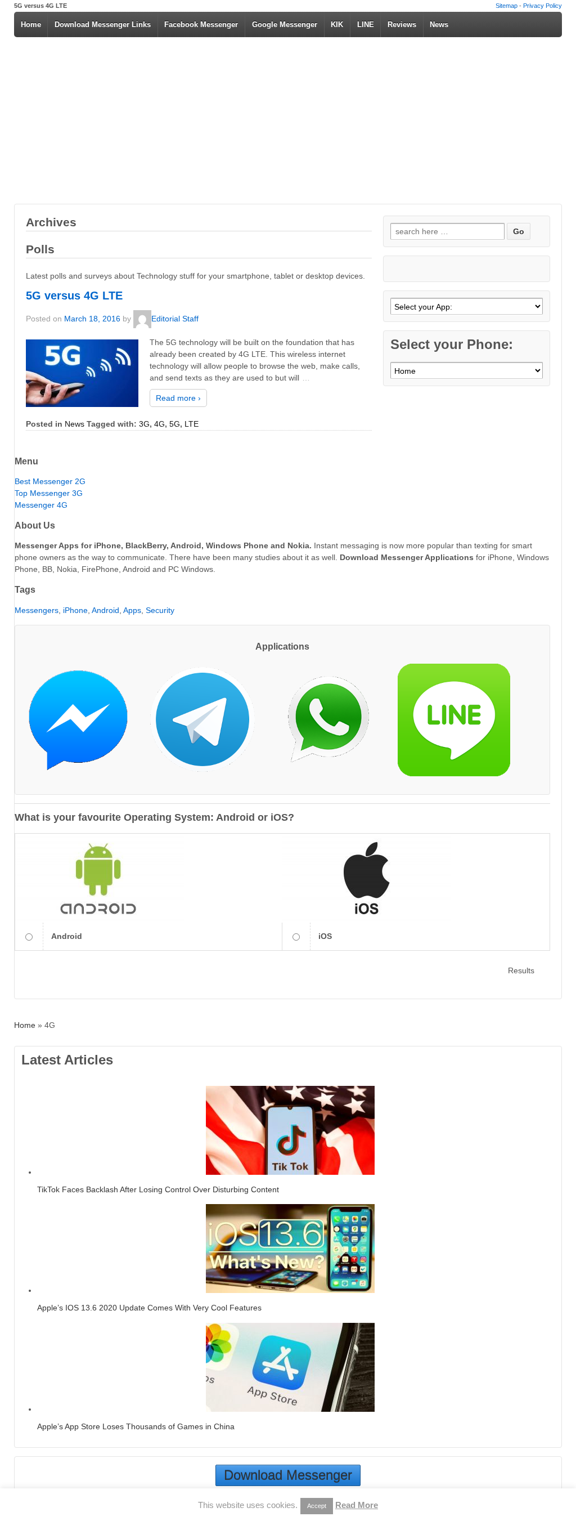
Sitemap (507, 5)
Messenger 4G (41, 504)
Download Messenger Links (103, 24)
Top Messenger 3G (49, 493)
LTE (191, 423)
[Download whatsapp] (333, 724)
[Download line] (459, 724)
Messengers (36, 610)
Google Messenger (284, 24)
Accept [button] (316, 1505)
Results (521, 970)
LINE (365, 24)
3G (144, 423)
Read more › (178, 397)
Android (105, 610)
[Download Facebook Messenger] (84, 724)
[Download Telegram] (207, 724)
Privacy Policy (542, 5)
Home (31, 24)
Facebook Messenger (201, 24)
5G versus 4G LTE (74, 295)
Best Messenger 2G (50, 481)
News (439, 24)
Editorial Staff (175, 318)
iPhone (75, 610)
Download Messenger (288, 1475)
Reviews (402, 24)
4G (159, 423)
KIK (337, 24)
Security (160, 610)
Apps (132, 610)
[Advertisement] (288, 119)
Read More (356, 1505)
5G (174, 423)
